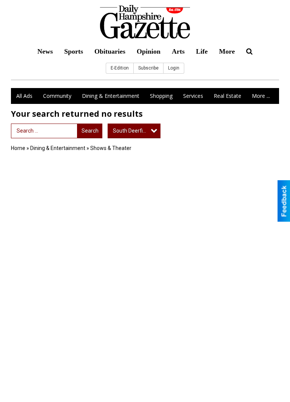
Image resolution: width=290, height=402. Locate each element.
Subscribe (148, 68)
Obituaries (109, 51)
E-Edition (120, 68)
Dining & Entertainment (110, 95)
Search (90, 131)
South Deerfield (131, 131)
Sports (73, 51)
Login (173, 68)
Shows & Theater (110, 148)
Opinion (148, 51)
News (45, 51)
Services (193, 95)
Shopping (161, 95)
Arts (178, 51)
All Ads (24, 95)
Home (18, 148)
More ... (261, 95)
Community (57, 95)
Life (202, 51)
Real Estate (227, 95)
